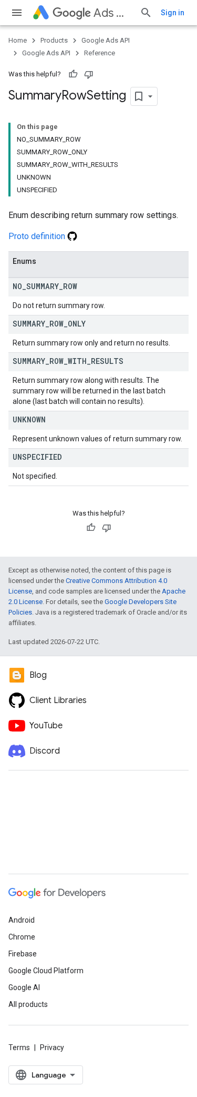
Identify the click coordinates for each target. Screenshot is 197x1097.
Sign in (172, 12)
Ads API (112, 13)
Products (54, 40)
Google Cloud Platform (46, 970)
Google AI (24, 987)
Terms (19, 1047)
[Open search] (146, 12)
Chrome (21, 937)
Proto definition (37, 236)
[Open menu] (16, 12)
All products (28, 1004)
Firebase (22, 954)
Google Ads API (105, 40)
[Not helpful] (89, 74)
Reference (99, 53)
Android (21, 920)
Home (17, 40)
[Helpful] (73, 74)
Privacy (52, 1047)
